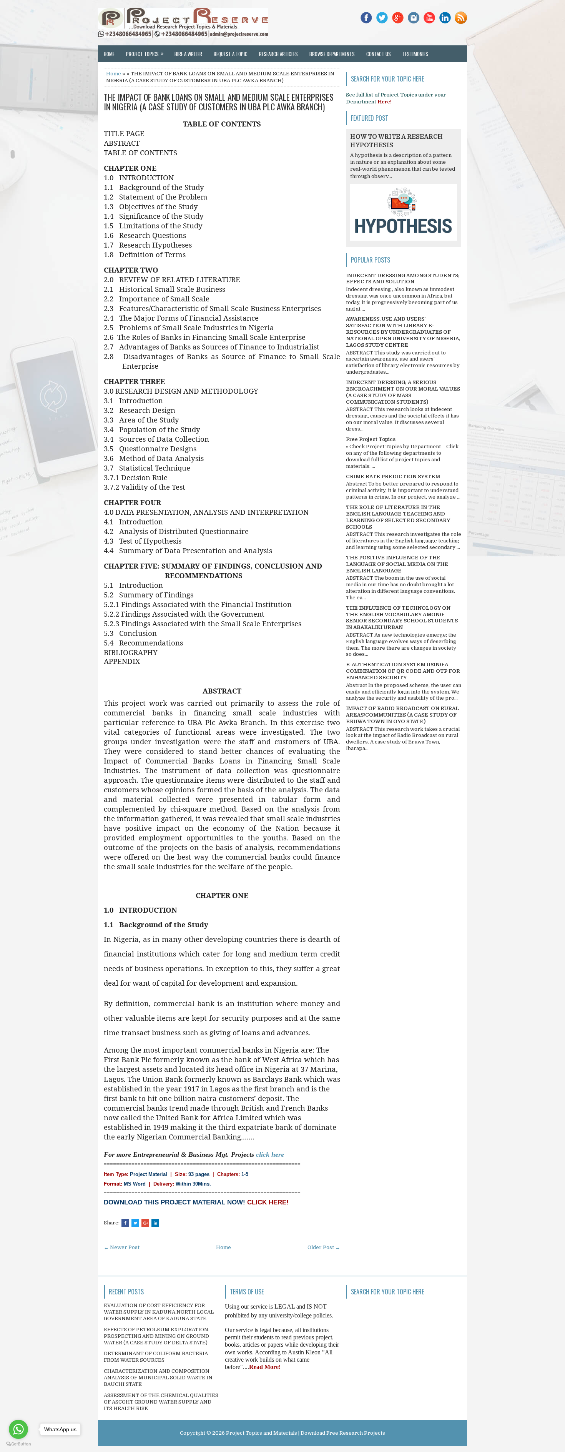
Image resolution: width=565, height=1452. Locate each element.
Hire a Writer (188, 54)
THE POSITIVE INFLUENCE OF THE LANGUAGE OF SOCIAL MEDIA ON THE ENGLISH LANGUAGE (397, 564)
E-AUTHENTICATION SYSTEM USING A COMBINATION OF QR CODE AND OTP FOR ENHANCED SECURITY (403, 671)
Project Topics (145, 53)
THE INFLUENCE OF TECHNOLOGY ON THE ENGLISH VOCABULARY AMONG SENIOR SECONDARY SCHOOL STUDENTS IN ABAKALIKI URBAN (402, 617)
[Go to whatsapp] (18, 1429)
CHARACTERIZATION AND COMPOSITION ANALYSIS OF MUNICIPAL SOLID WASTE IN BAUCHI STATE (158, 1377)
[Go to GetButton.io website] (18, 1444)
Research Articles (278, 54)
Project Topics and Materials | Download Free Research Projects (305, 1433)
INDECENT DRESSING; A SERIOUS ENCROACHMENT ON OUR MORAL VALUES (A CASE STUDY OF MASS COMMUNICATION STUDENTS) (403, 392)
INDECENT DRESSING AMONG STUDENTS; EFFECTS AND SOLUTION (403, 279)
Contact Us (378, 54)
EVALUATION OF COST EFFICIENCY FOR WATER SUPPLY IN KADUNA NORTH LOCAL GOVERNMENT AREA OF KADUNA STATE (159, 1311)
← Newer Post (122, 1247)
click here (270, 1154)
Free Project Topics (371, 439)
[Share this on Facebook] (125, 1223)
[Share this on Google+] (145, 1223)
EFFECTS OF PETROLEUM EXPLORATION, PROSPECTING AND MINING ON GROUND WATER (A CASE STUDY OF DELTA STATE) (156, 1336)
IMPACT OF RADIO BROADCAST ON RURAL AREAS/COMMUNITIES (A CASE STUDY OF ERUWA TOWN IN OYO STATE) (402, 714)
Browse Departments (332, 54)
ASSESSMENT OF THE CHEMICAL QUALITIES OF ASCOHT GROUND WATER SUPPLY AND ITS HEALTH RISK (161, 1401)
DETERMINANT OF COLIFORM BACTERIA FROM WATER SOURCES (156, 1357)
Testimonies (415, 54)
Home (109, 54)
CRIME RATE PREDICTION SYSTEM (393, 476)
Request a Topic (231, 54)
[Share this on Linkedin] (155, 1223)
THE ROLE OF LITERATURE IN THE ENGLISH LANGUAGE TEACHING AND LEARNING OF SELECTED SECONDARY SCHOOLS (398, 517)
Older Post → (323, 1247)
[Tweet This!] (135, 1223)
